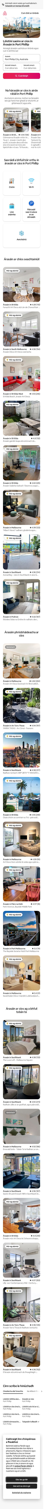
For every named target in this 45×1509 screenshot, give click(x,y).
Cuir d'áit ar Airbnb (30, 13)
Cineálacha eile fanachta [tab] (13, 1391)
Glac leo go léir (22, 1479)
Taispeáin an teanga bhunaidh (17, 6)
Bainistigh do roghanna (21, 1493)
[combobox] (21, 59)
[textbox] (12, 68)
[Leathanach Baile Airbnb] (5, 13)
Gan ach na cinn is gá (21, 1486)
